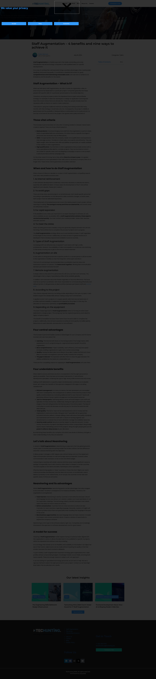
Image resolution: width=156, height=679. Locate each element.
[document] (78, 339)
